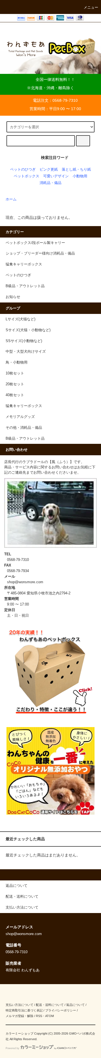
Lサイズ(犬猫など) (20, 319)
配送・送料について (50, 1004)
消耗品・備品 (50, 183)
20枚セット (15, 384)
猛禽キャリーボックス (24, 406)
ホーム (11, 199)
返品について (75, 1004)
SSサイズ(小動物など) (24, 341)
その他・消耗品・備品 (24, 428)
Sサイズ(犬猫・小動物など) (28, 330)
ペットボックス (26, 176)
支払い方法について (19, 1004)
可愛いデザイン (56, 176)
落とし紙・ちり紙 (76, 169)
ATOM (49, 1016)
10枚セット (15, 373)
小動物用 (80, 176)
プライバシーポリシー (60, 1010)
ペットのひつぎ (23, 169)
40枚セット (15, 395)
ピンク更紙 (49, 169)
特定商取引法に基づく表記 (24, 1010)
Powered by (12, 1048)
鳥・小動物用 (16, 362)
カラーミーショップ (19, 1033)
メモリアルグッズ (20, 417)
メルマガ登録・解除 (19, 1016)
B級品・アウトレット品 (25, 438)
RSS (39, 1016)
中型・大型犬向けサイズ (26, 352)
